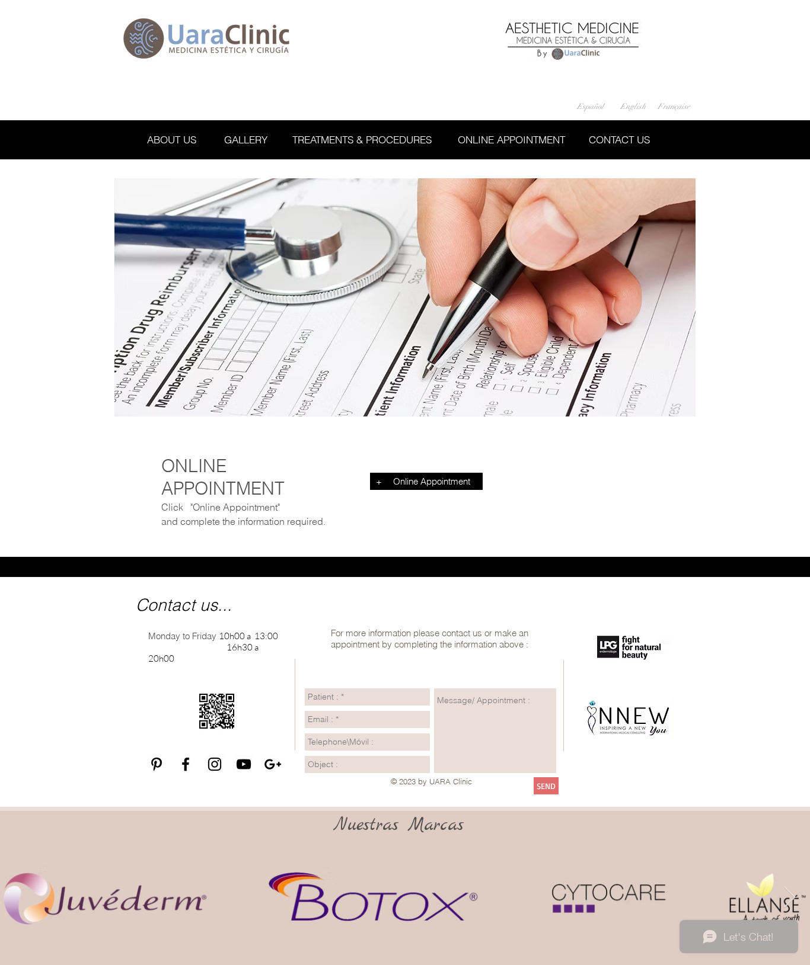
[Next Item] (789, 897)
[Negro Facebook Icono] (185, 764)
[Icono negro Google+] (273, 764)
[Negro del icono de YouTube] (244, 764)
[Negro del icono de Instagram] (215, 764)
